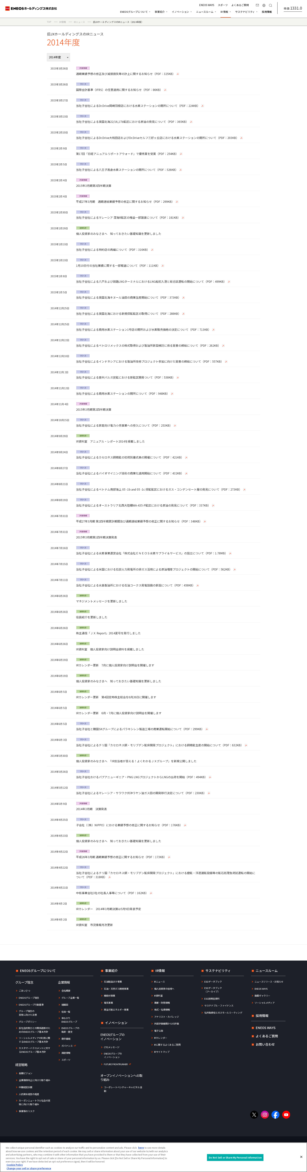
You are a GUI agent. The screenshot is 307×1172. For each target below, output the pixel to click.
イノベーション (116, 1022)
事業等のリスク (26, 1111)
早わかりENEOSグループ (69, 1019)
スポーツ (223, 5)
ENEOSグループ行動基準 (31, 1004)
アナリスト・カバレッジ (166, 1016)
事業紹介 (111, 970)
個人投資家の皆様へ (164, 988)
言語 (263, 5)
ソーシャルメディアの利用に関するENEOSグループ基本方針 (34, 1039)
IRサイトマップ (161, 1051)
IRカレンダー (160, 1037)
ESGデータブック (213, 981)
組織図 (64, 1004)
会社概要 (65, 990)
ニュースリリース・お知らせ (269, 981)
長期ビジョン (25, 1073)
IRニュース (159, 981)
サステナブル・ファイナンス (218, 1005)
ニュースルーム (267, 970)
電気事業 (108, 1002)
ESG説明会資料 (212, 998)
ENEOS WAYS (206, 5)
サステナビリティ (218, 970)
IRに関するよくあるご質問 (167, 1044)
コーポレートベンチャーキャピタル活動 (123, 1089)
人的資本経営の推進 (29, 1094)
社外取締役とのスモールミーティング (223, 1012)
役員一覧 (65, 1011)
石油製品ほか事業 (113, 981)
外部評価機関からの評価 (166, 1023)
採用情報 (267, 11)
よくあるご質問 (240, 5)
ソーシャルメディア (264, 1002)
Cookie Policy (15, 1165)
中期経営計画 (25, 1087)
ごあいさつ (24, 990)
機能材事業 (109, 995)
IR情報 (160, 970)
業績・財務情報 (162, 1002)
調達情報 (65, 1052)
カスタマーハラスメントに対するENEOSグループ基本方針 (34, 1049)
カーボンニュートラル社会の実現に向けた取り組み (34, 1102)
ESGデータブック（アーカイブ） (213, 989)
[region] (153, 1157)
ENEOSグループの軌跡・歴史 (70, 1029)
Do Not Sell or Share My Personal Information (235, 1157)
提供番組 (65, 1038)
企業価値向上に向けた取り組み (34, 1080)
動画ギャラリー (262, 995)
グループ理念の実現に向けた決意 (28, 1012)
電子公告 (158, 1030)
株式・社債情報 (162, 1009)
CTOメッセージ (111, 1047)
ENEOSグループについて (38, 970)
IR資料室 (158, 995)
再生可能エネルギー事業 (116, 1009)
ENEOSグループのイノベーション (113, 1055)
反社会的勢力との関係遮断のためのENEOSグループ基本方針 (34, 1029)
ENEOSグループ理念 (29, 997)
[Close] (301, 1157)
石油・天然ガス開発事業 (116, 988)
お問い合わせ (257, 5)
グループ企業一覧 (70, 997)
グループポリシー (28, 1021)
